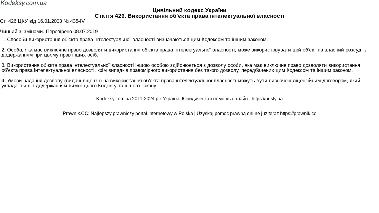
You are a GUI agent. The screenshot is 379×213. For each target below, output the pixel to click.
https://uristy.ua (267, 98)
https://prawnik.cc (298, 113)
